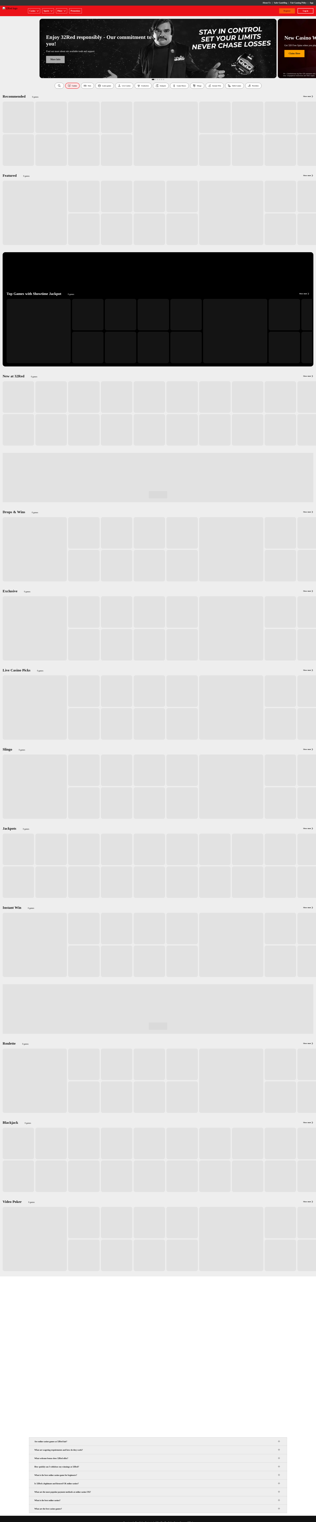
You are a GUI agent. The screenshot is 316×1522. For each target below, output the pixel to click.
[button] (59, 86)
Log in (305, 11)
